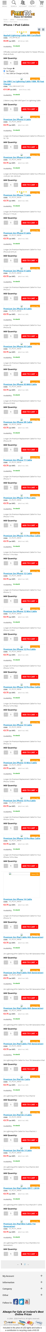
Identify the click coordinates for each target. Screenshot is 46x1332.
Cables (12, 19)
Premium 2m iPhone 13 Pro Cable (19, 800)
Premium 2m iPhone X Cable (17, 270)
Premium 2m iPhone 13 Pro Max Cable (21, 838)
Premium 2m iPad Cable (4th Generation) (23, 937)
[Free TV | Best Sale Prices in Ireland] (23, 13)
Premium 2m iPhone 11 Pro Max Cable (21, 535)
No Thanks (10, 71)
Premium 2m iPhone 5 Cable (17, 119)
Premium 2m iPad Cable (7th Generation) (23, 1043)
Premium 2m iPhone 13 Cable (17, 725)
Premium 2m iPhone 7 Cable (17, 195)
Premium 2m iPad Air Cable (16, 1079)
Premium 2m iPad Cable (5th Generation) (23, 972)
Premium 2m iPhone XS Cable (17, 346)
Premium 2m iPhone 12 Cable (17, 573)
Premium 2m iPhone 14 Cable (17, 899)
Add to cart (28, 63)
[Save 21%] (22, 79)
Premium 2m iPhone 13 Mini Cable (20, 762)
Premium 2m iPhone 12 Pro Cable (19, 649)
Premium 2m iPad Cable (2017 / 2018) (21, 1188)
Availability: (7, 46)
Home (5, 19)
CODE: (5, 38)
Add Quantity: (10, 58)
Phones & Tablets (22, 19)
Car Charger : (9, 68)
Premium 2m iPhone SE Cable (17, 308)
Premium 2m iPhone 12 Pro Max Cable (21, 687)
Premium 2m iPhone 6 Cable (17, 157)
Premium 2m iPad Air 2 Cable (17, 1115)
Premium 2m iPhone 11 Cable (17, 460)
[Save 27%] (22, 117)
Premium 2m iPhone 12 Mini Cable (20, 611)
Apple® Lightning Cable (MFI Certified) (22, 35)
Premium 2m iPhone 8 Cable (17, 233)
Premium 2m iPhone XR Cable (17, 422)
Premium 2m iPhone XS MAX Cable (20, 384)
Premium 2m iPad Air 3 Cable (17, 1150)
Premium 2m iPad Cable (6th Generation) (23, 1008)
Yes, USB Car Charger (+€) (17, 73)
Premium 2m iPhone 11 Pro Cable (19, 497)
